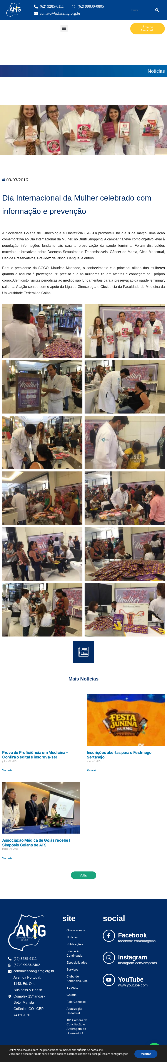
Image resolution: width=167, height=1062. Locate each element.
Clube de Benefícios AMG (78, 979)
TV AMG (72, 987)
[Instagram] (109, 958)
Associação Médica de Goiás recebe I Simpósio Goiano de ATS (36, 842)
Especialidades (77, 962)
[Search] (157, 10)
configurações (119, 1054)
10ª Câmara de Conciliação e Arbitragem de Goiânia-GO (77, 1026)
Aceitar (146, 1054)
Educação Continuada (74, 953)
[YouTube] (109, 980)
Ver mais (7, 770)
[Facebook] (109, 936)
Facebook (132, 935)
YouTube (131, 979)
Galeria (72, 994)
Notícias (156, 71)
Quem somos (76, 930)
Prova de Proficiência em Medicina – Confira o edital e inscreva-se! (35, 755)
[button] (64, 28)
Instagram (132, 957)
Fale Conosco (76, 1001)
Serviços (72, 969)
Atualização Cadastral (74, 1011)
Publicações (75, 944)
